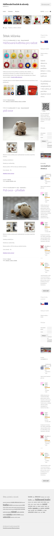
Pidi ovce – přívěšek (14, 190)
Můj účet (17, 11)
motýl (4, 512)
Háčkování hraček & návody (16, 4)
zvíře (41, 512)
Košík (4, 11)
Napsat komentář (25, 40)
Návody (9, 179)
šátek (44, 512)
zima (39, 512)
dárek (20, 502)
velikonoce (22, 514)
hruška (14, 505)
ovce (15, 181)
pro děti (14, 514)
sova (45, 510)
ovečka (11, 260)
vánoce (36, 512)
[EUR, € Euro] (46, 42)
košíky (32, 504)
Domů (6, 27)
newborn (9, 512)
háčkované (17, 505)
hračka (6, 504)
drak (45, 496)
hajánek (48, 496)
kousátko (15, 507)
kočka (29, 504)
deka (33, 496)
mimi (19, 509)
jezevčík (38, 502)
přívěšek (24, 101)
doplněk (12, 101)
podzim (4, 514)
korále (12, 507)
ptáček (36, 510)
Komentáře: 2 (23, 187)
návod (13, 511)
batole (4, 502)
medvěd (16, 509)
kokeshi (10, 507)
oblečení (42, 506)
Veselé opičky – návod (46, 194)
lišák (11, 509)
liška (9, 509)
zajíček (16, 517)
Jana (19, 40)
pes (39, 508)
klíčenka (16, 101)
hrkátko (11, 505)
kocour (48, 502)
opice (46, 506)
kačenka (4, 507)
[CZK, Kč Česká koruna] (42, 42)
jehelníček (20, 505)
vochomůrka (12, 517)
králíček (4, 509)
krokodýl (35, 504)
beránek (7, 181)
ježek (23, 505)
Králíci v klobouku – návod (47, 265)
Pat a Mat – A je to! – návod (47, 247)
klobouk (7, 507)
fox (24, 502)
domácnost (42, 496)
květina (20, 101)
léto (41, 504)
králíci (24, 507)
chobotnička (8, 502)
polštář (29, 510)
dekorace (8, 101)
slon (43, 510)
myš (36, 506)
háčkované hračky (42, 499)
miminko (23, 509)
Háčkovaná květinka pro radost (20, 43)
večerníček (6, 517)
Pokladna (10, 11)
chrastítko (13, 502)
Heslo (42, 137)
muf (6, 512)
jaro (32, 502)
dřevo (23, 502)
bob (5, 502)
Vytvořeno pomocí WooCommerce (11, 528)
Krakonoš (47, 177)
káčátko (7, 509)
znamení (18, 517)
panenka (22, 512)
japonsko (29, 502)
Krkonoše (21, 507)
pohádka (9, 514)
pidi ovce (8, 110)
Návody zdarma (11, 100)
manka (13, 509)
